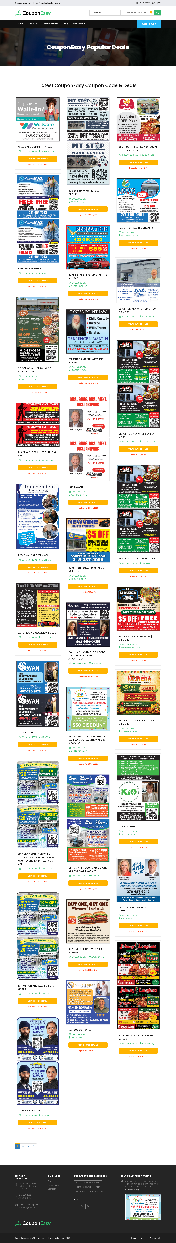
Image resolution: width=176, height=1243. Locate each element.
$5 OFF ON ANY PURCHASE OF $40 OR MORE (35, 370)
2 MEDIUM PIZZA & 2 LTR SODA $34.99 (136, 1037)
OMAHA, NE (96, 663)
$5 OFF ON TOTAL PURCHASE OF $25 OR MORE (87, 569)
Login (147, 3)
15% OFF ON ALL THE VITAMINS (136, 227)
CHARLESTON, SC (128, 834)
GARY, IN (95, 876)
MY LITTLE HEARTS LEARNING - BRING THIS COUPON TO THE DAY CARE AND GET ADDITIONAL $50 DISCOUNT (141, 1185)
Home (20, 23)
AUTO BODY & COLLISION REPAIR (37, 632)
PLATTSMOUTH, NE (78, 286)
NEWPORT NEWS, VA (79, 370)
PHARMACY (80, 1191)
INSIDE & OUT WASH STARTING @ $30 (37, 454)
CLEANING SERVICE (83, 1187)
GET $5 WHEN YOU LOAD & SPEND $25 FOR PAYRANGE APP (88, 869)
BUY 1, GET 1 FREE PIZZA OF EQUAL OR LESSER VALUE (138, 148)
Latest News (53, 1185)
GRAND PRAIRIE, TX (78, 751)
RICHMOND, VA (148, 563)
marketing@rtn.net (27, 1207)
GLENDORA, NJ (147, 1043)
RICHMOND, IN (47, 151)
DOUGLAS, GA (46, 460)
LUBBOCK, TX (46, 868)
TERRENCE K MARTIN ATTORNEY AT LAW (86, 361)
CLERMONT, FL (147, 155)
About (143, 1238)
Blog (66, 23)
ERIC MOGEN (75, 487)
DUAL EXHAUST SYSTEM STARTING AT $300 (87, 276)
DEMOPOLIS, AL (148, 316)
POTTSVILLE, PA (47, 637)
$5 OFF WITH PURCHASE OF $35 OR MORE (137, 638)
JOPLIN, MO (45, 560)
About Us (32, 23)
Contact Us (79, 23)
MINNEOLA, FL (46, 737)
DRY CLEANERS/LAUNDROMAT (88, 1182)
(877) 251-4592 (24, 1195)
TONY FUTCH (25, 732)
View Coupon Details (38, 159)
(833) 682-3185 (24, 1198)
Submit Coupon (149, 24)
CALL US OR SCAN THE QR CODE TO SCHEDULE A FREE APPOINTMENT (86, 655)
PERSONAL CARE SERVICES (33, 555)
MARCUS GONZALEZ (79, 1030)
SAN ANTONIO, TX (78, 1037)
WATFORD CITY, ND (78, 495)
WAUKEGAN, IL (97, 957)
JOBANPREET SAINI (29, 1110)
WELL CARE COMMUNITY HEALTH (36, 146)
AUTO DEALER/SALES (98, 1191)
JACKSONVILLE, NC (28, 379)
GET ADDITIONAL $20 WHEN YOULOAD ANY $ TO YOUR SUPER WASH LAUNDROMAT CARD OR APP (37, 859)
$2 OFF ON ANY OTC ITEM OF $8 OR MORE (137, 310)
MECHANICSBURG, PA (130, 235)
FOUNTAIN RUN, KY (129, 918)
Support (137, 3)
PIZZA (98, 1187)
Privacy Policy (155, 1238)
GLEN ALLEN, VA (148, 441)
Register (157, 3)
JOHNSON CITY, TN (78, 202)
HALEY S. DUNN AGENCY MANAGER (132, 909)
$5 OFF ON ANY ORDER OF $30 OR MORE (136, 722)
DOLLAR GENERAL (29, 151)
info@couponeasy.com (28, 1204)
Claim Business (50, 23)
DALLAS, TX (45, 273)
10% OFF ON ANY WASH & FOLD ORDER (36, 987)
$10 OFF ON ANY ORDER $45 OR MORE (137, 435)
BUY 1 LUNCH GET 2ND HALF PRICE (138, 558)
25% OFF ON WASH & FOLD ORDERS (84, 192)
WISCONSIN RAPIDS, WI (130, 647)
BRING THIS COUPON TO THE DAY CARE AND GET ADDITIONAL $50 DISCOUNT (87, 740)
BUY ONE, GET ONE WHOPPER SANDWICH (85, 950)
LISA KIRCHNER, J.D (130, 826)
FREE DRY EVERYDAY (29, 268)
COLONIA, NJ (46, 1115)
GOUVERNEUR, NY (78, 579)
